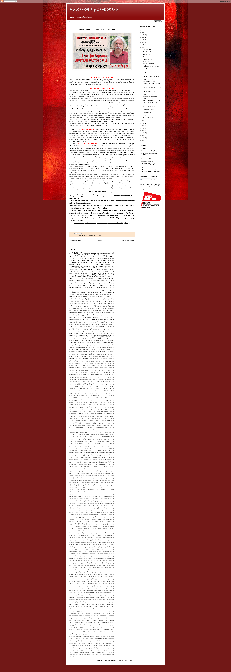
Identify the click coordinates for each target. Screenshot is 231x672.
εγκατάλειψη (95, 310)
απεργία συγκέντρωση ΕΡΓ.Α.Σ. (76, 496)
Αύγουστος (71, 384)
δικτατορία (102, 521)
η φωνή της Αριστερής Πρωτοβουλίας (105, 347)
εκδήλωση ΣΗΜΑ (103, 526)
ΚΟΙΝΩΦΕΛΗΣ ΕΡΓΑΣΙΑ (75, 416)
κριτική (107, 565)
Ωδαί (70, 471)
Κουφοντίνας (72, 422)
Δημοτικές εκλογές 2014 (107, 264)
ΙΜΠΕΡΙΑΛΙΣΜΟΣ (80, 305)
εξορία (72, 540)
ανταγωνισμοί (80, 333)
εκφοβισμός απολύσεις (107, 532)
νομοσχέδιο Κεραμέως (94, 586)
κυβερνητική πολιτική (94, 351)
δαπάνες (71, 512)
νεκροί (102, 585)
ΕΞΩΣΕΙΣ (98, 397)
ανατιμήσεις (104, 485)
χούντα (71, 652)
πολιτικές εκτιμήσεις (91, 260)
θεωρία (104, 549)
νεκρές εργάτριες (93, 585)
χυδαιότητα (99, 652)
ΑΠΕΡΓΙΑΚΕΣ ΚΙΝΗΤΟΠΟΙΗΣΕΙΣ (90, 376)
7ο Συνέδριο (90, 363)
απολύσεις (108, 289)
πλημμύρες (105, 602)
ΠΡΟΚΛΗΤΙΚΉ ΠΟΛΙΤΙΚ (75, 445)
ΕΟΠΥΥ (112, 323)
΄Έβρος (84, 367)
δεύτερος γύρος (85, 512)
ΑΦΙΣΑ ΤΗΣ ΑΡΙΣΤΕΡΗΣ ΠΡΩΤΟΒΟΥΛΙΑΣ (150, 97)
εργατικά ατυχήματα (101, 346)
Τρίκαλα (90, 464)
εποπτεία (71, 544)
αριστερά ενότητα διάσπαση (76, 501)
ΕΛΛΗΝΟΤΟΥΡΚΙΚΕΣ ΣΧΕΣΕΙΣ (99, 303)
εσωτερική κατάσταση (81, 347)
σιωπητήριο (109, 627)
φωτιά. (106, 648)
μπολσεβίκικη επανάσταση (93, 583)
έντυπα (99, 308)
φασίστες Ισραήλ (109, 647)
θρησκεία (110, 549)
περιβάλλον (94, 266)
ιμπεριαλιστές (103, 551)
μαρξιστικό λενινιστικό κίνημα (98, 578)
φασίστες (91, 360)
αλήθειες (89, 331)
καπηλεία (110, 555)
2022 (143, 40)
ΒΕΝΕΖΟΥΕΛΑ (80, 384)
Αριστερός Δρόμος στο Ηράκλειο (150, 169)
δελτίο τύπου (80, 280)
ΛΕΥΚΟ (100, 423)
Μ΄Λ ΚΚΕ (73, 427)
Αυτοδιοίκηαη (109, 383)
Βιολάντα (79, 386)
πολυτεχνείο (73, 273)
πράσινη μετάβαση (102, 608)
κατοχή (110, 349)
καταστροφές (94, 298)
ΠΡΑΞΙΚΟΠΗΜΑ (90, 443)
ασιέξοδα (88, 501)
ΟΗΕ (70, 328)
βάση (89, 505)
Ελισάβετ (78, 402)
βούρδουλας (82, 507)
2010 (143, 140)
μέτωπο (85, 576)
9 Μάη (86, 319)
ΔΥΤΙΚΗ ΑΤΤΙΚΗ (75, 393)
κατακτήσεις (72, 558)
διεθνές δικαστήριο (96, 519)
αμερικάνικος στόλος (86, 482)
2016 (143, 125)
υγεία (103, 315)
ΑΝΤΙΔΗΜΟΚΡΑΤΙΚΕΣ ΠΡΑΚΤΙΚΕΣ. (78, 372)
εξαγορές (94, 539)
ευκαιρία (71, 547)
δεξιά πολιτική (102, 338)
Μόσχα (101, 431)
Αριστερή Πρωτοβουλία (94, 9)
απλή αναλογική (108, 496)
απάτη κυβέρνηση (81, 493)
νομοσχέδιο (83, 586)
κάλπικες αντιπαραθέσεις (91, 553)
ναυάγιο (83, 585)
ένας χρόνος (95, 471)
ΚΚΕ (83, 271)
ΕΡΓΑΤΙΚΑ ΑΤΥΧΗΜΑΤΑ (92, 399)
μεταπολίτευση (103, 579)
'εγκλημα (71, 361)
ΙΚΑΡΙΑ (98, 324)
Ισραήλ (78, 260)
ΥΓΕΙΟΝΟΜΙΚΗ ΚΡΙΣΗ (99, 464)
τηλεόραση (94, 641)
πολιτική (98, 353)
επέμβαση (86, 298)
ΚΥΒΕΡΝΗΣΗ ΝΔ (101, 416)
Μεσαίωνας (80, 307)
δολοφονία (94, 291)
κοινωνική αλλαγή (73, 562)
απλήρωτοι (72, 337)
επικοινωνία (82, 542)
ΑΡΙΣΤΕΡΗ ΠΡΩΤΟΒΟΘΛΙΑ (77, 377)
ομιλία (88, 590)
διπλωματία (96, 340)
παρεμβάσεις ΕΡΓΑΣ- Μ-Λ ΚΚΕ (105, 599)
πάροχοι (77, 594)
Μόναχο (96, 431)
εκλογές (72, 255)
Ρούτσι (75, 450)
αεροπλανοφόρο (94, 478)
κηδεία (103, 558)
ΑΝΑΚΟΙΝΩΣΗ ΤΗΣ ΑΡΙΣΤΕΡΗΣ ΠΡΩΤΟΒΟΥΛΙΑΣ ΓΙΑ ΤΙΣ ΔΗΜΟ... (151, 66)
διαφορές (81, 519)
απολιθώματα (72, 498)
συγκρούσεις (95, 356)
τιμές (100, 358)
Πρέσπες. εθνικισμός (89, 448)
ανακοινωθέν (74, 485)
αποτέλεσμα (72, 500)
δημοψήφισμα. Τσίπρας (74, 514)
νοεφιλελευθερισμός (74, 586)
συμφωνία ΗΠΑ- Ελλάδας (85, 633)
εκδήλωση (104, 280)
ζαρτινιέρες (72, 549)
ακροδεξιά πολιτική (108, 480)
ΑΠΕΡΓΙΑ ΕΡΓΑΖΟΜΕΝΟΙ (96, 374)
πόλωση (112, 353)
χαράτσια (95, 650)
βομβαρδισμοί (85, 296)
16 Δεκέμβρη (86, 361)
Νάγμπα (108, 434)
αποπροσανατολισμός (82, 337)
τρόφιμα (112, 358)
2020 (143, 45)
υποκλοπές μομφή (97, 645)
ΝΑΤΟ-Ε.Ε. (107, 431)
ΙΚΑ (93, 324)
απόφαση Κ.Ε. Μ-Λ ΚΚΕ (102, 337)
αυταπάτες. (72, 505)
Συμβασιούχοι (88, 330)
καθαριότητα (94, 555)
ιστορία (111, 551)
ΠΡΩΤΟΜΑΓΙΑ (94, 445)
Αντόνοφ (98, 381)
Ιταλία (71, 411)
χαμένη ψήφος (72, 650)
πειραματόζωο (93, 601)
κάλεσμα (81, 553)
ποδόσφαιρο (91, 353)
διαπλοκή (110, 516)
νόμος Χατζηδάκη (87, 588)
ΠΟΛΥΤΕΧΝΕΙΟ (110, 307)
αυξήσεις (110, 308)
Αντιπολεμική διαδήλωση (75, 381)
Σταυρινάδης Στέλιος (97, 459)
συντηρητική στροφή (91, 636)
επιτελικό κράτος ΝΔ (96, 312)
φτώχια (100, 648)
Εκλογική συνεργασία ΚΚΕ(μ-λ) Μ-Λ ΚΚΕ (150, 153)
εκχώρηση (71, 533)
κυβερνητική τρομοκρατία (107, 351)
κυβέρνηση (100, 255)
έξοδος (107, 471)
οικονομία (110, 588)
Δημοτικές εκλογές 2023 (102, 393)
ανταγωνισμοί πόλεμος (77, 487)
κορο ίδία (81, 563)
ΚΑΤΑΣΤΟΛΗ (88, 294)
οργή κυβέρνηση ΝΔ (89, 592)
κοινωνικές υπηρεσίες (104, 298)
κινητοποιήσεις (106, 260)
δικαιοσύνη (94, 521)
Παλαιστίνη (89, 255)
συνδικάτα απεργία (89, 634)
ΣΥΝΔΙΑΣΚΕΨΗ (99, 294)
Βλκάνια (80, 321)
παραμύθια (110, 597)
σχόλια (87, 638)
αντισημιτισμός (88, 491)
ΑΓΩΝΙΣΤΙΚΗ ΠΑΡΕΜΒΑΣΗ (76, 369)
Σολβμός (110, 457)
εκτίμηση (97, 532)
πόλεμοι (106, 622)
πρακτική (78, 610)
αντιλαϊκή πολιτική (104, 259)
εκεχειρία (99, 528)
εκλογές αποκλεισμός (103, 530)
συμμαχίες (111, 631)
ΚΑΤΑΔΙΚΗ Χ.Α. (108, 413)
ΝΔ (93, 284)
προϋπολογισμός (81, 276)
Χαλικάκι (77, 470)
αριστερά (110, 500)
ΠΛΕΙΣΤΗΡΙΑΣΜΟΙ (100, 441)
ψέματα (110, 652)
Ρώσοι (85, 450)
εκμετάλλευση (85, 344)
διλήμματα (72, 298)
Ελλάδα (103, 282)
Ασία (96, 383)
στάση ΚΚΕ (103, 629)
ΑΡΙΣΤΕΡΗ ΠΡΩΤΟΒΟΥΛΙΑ (82, 236)
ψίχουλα (93, 654)
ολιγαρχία (82, 590)
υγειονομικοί (80, 645)
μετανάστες (72, 315)
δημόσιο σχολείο (74, 269)
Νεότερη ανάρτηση (75, 240)
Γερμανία (77, 303)
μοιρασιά (90, 581)
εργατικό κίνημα (103, 546)
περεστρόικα (101, 601)
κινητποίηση (77, 560)
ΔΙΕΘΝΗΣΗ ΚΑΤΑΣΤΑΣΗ (108, 392)
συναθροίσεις (72, 634)
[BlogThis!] (76, 233)
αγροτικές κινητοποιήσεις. (101, 475)
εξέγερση (111, 291)
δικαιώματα (80, 310)
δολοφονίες (88, 310)
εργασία (94, 544)
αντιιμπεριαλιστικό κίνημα (105, 333)
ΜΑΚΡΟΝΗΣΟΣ (81, 427)
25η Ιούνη (101, 361)
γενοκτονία (94, 338)
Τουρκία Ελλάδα (82, 464)
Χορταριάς (98, 470)
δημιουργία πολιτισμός (96, 512)
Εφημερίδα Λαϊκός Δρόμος (149, 151)
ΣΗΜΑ (90, 450)
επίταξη (106, 540)
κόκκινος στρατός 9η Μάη (98, 571)
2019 (143, 47)
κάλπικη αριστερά (104, 553)
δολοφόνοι (101, 523)
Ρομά (70, 450)
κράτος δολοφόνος (102, 563)
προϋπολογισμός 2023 (106, 617)
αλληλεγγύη (100, 278)
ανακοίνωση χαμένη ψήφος (108, 484)
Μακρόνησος (72, 307)
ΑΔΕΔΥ (93, 319)
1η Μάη (104, 292)
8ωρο (108, 363)
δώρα (94, 524)
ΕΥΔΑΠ (71, 400)
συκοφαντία (104, 631)
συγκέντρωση (84, 273)
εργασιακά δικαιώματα (87, 346)
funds (70, 367)
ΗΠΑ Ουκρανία (100, 406)
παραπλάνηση (72, 599)
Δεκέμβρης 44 (89, 323)
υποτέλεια (72, 317)
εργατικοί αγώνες (93, 546)
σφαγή (77, 638)
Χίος (111, 468)
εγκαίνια (103, 340)
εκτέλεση (91, 532)
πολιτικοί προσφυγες (99, 606)
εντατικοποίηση (108, 537)
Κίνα (102, 305)
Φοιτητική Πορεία (103, 330)
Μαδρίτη (96, 429)
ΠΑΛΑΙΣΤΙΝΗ (79, 439)
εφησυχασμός (109, 547)
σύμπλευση (111, 638)
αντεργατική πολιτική (100, 487)
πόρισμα (78, 624)
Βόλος (91, 386)
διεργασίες (71, 521)
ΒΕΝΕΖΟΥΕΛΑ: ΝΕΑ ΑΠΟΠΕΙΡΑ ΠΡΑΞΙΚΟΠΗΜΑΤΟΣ (149, 108)
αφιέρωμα (79, 505)
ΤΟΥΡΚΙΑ (83, 308)
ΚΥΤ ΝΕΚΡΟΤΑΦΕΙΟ (84, 418)
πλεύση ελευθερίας (87, 602)
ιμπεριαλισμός (77, 257)
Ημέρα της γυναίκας (100, 407)
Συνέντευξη (83, 461)
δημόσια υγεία (84, 291)
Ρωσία (103, 266)
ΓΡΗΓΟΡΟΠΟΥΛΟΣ (73, 390)
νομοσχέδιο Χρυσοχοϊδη (106, 586)
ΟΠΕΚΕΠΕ (88, 307)
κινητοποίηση (72, 351)
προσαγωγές (95, 615)
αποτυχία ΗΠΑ (80, 500)
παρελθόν (94, 599)
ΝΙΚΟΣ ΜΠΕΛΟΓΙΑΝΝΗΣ (75, 434)
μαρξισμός (73, 578)
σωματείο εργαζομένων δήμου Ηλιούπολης (80, 358)
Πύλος (72, 308)
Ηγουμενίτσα (90, 407)
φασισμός (72, 287)
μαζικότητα (111, 576)
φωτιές (78, 317)
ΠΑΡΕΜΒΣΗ (87, 439)
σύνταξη (96, 640)
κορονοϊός (87, 563)
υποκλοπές (110, 315)
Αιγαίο (96, 269)
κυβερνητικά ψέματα (107, 567)
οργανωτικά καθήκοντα (101, 592)
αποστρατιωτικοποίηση (106, 498)
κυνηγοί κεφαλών (110, 569)
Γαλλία (71, 303)
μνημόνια (79, 315)
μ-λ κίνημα (109, 314)
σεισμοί (84, 627)
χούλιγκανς (109, 650)
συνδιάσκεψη (89, 301)
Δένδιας (82, 393)
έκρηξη (89, 471)
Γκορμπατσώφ (101, 390)
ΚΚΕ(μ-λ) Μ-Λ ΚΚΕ (83, 415)
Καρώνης (110, 418)
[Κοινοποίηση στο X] (78, 233)
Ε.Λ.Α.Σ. (101, 395)
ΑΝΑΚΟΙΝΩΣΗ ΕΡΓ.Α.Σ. (101, 301)
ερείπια (110, 546)
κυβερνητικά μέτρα (95, 567)
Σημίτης (110, 454)
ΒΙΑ (87, 384)
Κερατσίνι (71, 420)
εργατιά (85, 546)
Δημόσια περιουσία (77, 266)
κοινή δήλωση (97, 560)
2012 (143, 135)
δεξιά (77, 512)
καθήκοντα (86, 555)
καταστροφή (87, 314)
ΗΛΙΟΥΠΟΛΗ (79, 406)
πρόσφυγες (109, 300)
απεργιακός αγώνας (97, 496)
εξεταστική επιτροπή (109, 539)
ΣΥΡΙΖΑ (111, 257)
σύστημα (102, 640)
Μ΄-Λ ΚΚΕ (111, 425)
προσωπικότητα (81, 617)
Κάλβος (92, 418)
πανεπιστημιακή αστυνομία (97, 595)
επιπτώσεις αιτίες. (91, 542)
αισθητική (110, 478)
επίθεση (100, 540)
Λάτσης (111, 423)
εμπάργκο (93, 535)
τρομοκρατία (72, 643)
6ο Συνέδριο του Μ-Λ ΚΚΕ (96, 317)
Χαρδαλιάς (84, 470)
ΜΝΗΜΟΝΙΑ (77, 429)
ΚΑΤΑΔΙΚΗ (99, 413)
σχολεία (82, 638)
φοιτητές (84, 648)
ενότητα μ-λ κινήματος (74, 539)
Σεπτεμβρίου (147, 57)
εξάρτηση (76, 312)
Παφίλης (104, 446)
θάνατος (95, 549)
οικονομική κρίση (73, 590)
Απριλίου (146, 112)
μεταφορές (111, 579)
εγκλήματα (100, 524)
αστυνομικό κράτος (107, 501)
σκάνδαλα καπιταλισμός (82, 629)
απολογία (81, 498)
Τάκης (107, 462)
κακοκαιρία (85, 349)
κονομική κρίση (73, 563)
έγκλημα (75, 259)
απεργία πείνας (96, 494)
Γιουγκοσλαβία (102, 321)
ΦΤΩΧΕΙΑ (96, 466)
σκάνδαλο (109, 354)
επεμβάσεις (110, 344)
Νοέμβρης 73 (92, 436)
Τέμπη (92, 259)
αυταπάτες (78, 338)
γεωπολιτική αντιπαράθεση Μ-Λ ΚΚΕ (90, 508)
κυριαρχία (73, 571)
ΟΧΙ (106, 438)
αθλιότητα (103, 478)
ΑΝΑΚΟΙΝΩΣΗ (84, 370)
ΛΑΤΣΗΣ (94, 423)
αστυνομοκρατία (82, 503)
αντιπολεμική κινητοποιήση (97, 335)
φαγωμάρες (93, 647)
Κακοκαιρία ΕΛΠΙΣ (101, 418)
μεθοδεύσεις (88, 579)
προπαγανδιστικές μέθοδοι (75, 615)
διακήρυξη (109, 296)
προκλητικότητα (98, 613)
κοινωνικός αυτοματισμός (101, 562)
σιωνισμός (90, 627)
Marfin (104, 365)
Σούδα (71, 330)
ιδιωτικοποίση (95, 551)
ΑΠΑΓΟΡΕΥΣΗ (72, 374)
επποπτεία (78, 544)
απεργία (89, 257)
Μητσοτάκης (89, 278)
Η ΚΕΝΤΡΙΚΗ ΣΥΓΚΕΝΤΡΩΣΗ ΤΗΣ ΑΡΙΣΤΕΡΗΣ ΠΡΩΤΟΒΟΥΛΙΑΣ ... (151, 78)
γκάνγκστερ (72, 510)
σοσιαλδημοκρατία (94, 629)
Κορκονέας (104, 420)
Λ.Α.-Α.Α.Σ (77, 423)
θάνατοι (89, 549)
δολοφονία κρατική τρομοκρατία (77, 523)
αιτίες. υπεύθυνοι (87, 480)
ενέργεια (79, 298)
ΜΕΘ (92, 326)
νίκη (92, 315)
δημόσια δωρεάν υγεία (88, 514)
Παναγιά (84, 446)
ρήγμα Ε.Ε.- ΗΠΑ (103, 624)
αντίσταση (72, 333)
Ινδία (106, 409)
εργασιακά (111, 544)
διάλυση (94, 296)
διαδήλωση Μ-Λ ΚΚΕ (81, 516)
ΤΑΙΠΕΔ (80, 462)
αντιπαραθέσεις (110, 489)
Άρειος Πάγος (103, 367)
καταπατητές (80, 558)
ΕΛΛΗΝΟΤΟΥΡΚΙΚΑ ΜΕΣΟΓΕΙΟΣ (77, 397)
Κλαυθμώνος (91, 420)
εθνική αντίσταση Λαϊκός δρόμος (84, 342)
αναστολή (97, 485)
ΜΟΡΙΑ (84, 429)
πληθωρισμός (97, 602)
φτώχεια (79, 287)
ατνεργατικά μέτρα (92, 503)
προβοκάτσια (97, 611)
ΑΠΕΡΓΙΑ (87, 287)
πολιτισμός (73, 608)
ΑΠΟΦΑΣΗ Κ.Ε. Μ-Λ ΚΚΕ (105, 319)
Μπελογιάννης (81, 431)
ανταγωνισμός (88, 487)
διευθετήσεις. (80, 521)
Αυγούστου (146, 59)
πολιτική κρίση (78, 606)
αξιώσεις (107, 491)
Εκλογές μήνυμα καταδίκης (86, 400)
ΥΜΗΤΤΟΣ (109, 464)
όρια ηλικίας (80, 656)
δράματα (82, 524)
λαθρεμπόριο (88, 572)
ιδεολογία (71, 551)
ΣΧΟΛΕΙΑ (87, 454)
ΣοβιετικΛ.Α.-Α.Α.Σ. (81, 455)
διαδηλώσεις (101, 296)
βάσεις (84, 505)
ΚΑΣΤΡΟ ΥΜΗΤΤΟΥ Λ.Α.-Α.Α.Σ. (86, 413)
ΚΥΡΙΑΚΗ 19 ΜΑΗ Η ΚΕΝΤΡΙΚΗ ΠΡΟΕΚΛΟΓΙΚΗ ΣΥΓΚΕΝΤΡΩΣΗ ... (151, 83)
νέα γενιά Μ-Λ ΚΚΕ (107, 583)
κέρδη (75, 555)
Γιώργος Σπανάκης (91, 390)
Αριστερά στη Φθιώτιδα (148, 167)
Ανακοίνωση (96, 287)
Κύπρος (81, 278)
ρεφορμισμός (75, 354)
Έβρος (110, 367)
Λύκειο (87, 326)
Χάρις (106, 468)
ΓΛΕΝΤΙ (103, 388)
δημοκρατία (111, 338)
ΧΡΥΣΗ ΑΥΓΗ (100, 468)
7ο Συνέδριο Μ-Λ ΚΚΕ (100, 363)
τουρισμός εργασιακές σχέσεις (106, 641)
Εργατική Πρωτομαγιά (99, 404)
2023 (143, 37)
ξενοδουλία (83, 353)
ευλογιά (77, 547)
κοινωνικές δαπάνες (107, 560)
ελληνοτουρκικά (95, 344)
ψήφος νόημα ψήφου (85, 654)
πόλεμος (86, 253)
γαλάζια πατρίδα (110, 507)
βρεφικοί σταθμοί (91, 507)
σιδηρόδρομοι (91, 354)
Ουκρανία (110, 255)
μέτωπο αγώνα (92, 576)
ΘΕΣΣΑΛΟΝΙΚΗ (110, 407)
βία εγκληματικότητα (97, 505)
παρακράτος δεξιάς (100, 597)
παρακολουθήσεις (90, 597)
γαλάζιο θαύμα (75, 508)
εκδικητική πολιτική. (89, 528)
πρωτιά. (88, 618)
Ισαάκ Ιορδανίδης (90, 305)
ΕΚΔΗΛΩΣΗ (97, 323)
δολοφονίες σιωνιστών (92, 523)
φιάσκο (97, 292)
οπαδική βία (95, 590)
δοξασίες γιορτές (110, 523)
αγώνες (109, 268)
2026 (143, 30)
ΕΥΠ (76, 400)
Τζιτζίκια (73, 464)
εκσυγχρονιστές (83, 532)
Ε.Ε (113, 393)
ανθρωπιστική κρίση (107, 331)
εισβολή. (95, 526)
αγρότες (71, 285)
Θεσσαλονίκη (86, 409)
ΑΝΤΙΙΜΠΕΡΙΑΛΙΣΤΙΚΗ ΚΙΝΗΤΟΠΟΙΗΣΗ (101, 372)
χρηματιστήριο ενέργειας (88, 652)
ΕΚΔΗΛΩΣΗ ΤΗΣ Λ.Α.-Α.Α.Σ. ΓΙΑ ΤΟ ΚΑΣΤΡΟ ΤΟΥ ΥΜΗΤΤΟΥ (151, 102)
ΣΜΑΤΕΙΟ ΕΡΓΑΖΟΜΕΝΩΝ (76, 452)
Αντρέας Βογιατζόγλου (88, 381)
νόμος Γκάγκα (77, 588)
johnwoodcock (120, 660)
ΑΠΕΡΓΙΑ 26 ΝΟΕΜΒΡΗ (83, 374)
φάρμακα (86, 647)
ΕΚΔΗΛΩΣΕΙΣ (109, 395)
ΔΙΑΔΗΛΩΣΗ (80, 323)
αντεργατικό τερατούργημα (83, 489)
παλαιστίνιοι (109, 594)
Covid (89, 365)
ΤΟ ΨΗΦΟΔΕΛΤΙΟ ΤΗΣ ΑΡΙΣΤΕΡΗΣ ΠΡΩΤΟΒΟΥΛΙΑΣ (149, 72)
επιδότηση (111, 540)
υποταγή (73, 360)
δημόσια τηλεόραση (101, 514)
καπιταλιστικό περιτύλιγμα (76, 556)
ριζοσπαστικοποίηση (97, 625)
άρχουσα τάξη (77, 471)
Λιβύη (81, 326)
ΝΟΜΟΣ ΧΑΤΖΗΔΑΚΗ (98, 434)
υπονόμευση (105, 645)
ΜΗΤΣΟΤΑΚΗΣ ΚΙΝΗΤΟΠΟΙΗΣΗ (104, 427)
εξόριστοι (78, 540)
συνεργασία (111, 634)
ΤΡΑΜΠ (99, 284)
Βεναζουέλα (72, 386)
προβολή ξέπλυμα (107, 611)
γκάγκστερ (109, 508)
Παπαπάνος (90, 446)
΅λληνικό (90, 367)
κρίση (81, 264)
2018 (143, 120)
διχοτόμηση (109, 521)
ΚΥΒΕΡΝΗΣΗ (92, 416)
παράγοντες (109, 595)
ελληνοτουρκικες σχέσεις (106, 533)
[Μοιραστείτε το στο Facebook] (79, 233)
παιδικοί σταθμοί (87, 292)
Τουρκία (91, 289)
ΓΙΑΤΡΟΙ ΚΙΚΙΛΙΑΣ (83, 388)
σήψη (79, 627)
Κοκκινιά (98, 420)
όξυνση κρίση (72, 656)
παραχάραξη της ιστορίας (84, 599)
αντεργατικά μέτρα (91, 333)
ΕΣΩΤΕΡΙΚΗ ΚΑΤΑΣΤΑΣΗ (106, 399)
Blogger (131, 660)
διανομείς (104, 516)
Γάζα (73, 268)
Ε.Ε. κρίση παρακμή (92, 395)
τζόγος (88, 641)
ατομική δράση (103, 503)
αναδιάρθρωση (74, 484)
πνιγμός (83, 604)
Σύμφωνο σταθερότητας (106, 461)
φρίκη (89, 648)
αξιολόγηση (109, 335)
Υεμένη (81, 466)
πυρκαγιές (92, 276)
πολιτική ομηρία (88, 606)
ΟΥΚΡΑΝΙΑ (81, 438)
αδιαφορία (77, 478)
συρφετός (71, 638)
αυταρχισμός (73, 291)
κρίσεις (110, 563)
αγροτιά (91, 475)
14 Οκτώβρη (78, 361)
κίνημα (80, 555)
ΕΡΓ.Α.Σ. (109, 287)
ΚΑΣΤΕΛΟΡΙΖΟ (73, 413)
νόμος (70, 588)
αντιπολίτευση (83, 335)
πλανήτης (79, 602)
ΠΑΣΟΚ (95, 307)
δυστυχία (88, 524)
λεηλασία (73, 574)
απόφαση (98, 500)
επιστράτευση (84, 312)
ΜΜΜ (70, 429)
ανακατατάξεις (83, 484)
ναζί (76, 300)
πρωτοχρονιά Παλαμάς (83, 620)
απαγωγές (91, 493)
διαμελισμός (97, 516)
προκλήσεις (87, 613)
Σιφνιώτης (71, 455)
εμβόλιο (86, 535)
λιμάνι (93, 574)
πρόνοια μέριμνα (103, 620)
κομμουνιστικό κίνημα (105, 285)
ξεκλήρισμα (102, 588)
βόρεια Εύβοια (100, 507)
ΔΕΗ (72, 392)
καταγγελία (78, 314)
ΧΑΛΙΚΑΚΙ (91, 468)
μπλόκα (77, 583)
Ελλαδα (103, 402)
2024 (143, 35)
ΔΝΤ (96, 282)
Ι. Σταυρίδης (94, 409)
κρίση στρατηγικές (91, 565)
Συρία (77, 308)
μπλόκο (83, 583)
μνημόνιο (72, 262)
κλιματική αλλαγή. (87, 560)
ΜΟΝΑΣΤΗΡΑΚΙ (100, 326)
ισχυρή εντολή (72, 553)
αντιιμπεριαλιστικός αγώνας (98, 489)
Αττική (101, 383)
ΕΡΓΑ (83, 399)
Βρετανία (85, 386)
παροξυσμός (72, 601)
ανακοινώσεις (100, 257)
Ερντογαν (110, 404)
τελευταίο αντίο (81, 641)
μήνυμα (100, 576)
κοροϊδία (94, 563)
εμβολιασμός (72, 535)
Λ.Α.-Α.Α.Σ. (103, 273)
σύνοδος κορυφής (75, 640)
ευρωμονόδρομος (85, 547)
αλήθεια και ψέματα (74, 482)
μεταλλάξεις (95, 579)
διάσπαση (71, 516)
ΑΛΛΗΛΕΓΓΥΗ (98, 369)
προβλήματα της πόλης (85, 611)
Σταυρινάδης (86, 459)
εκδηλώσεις (103, 291)
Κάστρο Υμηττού (73, 326)
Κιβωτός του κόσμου (81, 420)
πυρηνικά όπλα (79, 622)
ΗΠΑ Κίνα (93, 406)
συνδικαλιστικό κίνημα (101, 634)
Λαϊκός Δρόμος (100, 268)
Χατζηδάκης (91, 470)
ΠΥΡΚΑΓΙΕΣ (109, 445)
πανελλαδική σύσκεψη (74, 595)
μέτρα (81, 282)
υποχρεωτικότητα (82, 360)
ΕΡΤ (72, 324)
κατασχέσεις (102, 349)
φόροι (96, 360)
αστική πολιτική (96, 501)
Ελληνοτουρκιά (73, 404)
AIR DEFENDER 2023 (76, 365)
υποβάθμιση (88, 645)
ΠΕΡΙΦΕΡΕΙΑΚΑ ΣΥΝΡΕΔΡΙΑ (87, 441)
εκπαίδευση (72, 264)
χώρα (105, 652)
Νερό (78, 436)
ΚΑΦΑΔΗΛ (109, 324)
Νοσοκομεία (109, 326)
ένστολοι (102, 471)
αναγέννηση (96, 331)
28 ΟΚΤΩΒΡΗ (108, 361)
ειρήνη (89, 526)
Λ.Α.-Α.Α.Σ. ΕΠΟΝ (86, 423)
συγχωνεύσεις (80, 301)
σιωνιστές (71, 301)
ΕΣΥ (81, 294)
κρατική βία (100, 565)
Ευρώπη (77, 324)
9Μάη (113, 363)
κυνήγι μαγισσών (100, 569)
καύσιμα (98, 558)
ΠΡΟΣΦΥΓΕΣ (86, 445)
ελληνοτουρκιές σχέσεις (92, 533)
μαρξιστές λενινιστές (84, 578)
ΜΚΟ (106, 305)
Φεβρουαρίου (147, 117)
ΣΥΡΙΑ (81, 454)
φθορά (78, 648)
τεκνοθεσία (109, 640)
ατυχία (110, 503)
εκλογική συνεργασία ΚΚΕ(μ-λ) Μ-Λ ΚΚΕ (91, 275)
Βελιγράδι (101, 384)
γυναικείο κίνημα (108, 510)
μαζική (105, 576)
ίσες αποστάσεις (106, 473)
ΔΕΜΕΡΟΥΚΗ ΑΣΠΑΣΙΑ (80, 392)
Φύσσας (81, 468)
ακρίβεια (108, 262)
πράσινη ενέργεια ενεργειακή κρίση (87, 608)
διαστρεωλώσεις (88, 517)
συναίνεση (110, 633)
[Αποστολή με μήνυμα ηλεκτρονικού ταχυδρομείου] (74, 233)
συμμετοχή (73, 633)
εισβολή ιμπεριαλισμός (102, 342)
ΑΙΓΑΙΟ (89, 369)
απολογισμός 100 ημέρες (92, 498)
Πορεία (83, 289)
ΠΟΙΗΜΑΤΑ (109, 441)
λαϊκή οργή (104, 572)
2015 (143, 128)
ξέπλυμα (96, 588)
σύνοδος (95, 358)
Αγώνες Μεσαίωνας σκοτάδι (93, 377)
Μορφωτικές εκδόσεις (147, 161)
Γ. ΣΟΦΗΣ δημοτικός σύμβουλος (102, 386)
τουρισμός (105, 358)
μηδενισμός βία (74, 581)
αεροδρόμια (85, 478)
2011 (143, 138)
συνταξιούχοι (81, 636)
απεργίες (89, 496)
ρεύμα (82, 354)
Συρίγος (90, 461)
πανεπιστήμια (85, 595)
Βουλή (110, 301)
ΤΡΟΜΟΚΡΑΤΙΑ (92, 308)
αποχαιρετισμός (90, 500)
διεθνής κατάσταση (107, 519)
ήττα (76, 331)
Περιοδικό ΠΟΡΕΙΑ (146, 159)
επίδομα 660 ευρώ (86, 540)
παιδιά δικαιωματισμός (98, 594)
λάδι (108, 571)
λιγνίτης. (87, 574)
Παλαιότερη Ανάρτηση (127, 240)
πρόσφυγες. (105, 353)
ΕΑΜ (103, 287)
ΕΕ (87, 266)
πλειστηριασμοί (91, 300)
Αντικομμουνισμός (108, 379)
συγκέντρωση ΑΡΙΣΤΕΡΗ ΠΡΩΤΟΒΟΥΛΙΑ (80, 356)
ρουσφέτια (106, 625)
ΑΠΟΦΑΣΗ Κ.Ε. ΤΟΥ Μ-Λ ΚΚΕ (107, 376)
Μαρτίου (146, 115)
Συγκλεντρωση (108, 459)
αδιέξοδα (82, 331)
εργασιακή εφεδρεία (76, 546)
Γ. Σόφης (87, 321)
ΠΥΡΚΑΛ (101, 328)
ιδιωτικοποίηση (75, 349)
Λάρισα (105, 423)
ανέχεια (112, 482)
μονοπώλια (110, 581)
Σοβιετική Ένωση (92, 455)
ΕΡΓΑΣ (94, 273)
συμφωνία (103, 356)
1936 (95, 361)
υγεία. (104, 643)
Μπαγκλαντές (72, 431)
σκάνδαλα (71, 629)
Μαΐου (145, 62)
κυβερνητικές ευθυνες (74, 569)
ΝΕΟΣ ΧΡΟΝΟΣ (108, 432)
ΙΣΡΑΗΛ (101, 409)
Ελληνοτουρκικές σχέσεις (85, 404)
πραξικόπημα (86, 610)
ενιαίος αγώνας (99, 537)
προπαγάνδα (101, 300)
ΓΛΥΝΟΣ (110, 388)
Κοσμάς (111, 420)
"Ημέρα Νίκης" (108, 360)
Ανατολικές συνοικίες (97, 379)
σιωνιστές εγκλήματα (100, 627)
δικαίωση (87, 521)
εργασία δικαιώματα (102, 544)
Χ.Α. (86, 468)
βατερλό (112, 505)
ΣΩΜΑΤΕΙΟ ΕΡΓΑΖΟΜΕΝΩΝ (99, 454)
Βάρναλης (93, 384)
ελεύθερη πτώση (80, 533)
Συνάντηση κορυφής (74, 461)
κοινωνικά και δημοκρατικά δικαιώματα (91, 262)
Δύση (88, 303)
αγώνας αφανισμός (81, 477)
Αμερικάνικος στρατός (84, 379)
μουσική (71, 583)
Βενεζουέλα (72, 321)
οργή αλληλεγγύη (78, 592)
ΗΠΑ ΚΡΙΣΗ (86, 406)
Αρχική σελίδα (101, 240)
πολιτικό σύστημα (110, 606)
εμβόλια (80, 535)
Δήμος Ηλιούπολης (90, 393)
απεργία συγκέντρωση (107, 494)
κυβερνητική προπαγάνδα (88, 569)
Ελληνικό (110, 402)
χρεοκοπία (77, 652)
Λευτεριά (99, 425)
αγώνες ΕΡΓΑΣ (91, 477)
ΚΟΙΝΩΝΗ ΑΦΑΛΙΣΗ (107, 415)
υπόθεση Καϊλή (79, 647)
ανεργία (93, 285)
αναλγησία (81, 485)
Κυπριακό (95, 422)
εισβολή (103, 310)
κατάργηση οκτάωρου (98, 556)
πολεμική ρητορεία (100, 604)
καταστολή (93, 349)
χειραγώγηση (102, 650)
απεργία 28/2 (99, 493)
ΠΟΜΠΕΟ (81, 443)
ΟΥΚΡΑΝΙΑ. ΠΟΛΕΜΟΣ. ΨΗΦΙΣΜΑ (94, 438)
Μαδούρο (90, 429)
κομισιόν (110, 562)
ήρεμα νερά (89, 473)
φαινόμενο (100, 647)
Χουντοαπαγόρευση (107, 470)
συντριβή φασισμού (108, 636)
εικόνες (84, 526)
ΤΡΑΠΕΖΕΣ (101, 462)
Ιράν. (111, 409)
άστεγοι (84, 471)
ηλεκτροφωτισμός (81, 549)
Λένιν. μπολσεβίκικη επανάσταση (77, 425)
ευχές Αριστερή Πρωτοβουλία (98, 547)
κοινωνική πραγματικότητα (86, 562)
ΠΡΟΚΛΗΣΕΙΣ (100, 443)
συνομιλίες (73, 636)
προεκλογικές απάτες (74, 613)
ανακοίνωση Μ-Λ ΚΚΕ (94, 484)
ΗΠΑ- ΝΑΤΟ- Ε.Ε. (73, 407)
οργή (70, 592)
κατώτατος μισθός (90, 558)
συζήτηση (98, 631)
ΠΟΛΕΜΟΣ (101, 307)
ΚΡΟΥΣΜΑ (85, 416)
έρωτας (77, 473)
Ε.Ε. (70, 260)
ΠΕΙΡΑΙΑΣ (104, 439)
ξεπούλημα (82, 300)
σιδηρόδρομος (100, 354)
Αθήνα (103, 377)
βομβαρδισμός (74, 507)
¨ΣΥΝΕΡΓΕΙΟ (77, 367)
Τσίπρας (99, 289)
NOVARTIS (110, 365)
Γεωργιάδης (82, 390)
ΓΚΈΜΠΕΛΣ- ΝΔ (95, 388)
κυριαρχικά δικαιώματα (84, 571)
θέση (100, 549)
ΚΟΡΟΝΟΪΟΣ (73, 289)
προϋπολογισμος (92, 617)
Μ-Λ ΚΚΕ (144, 149)
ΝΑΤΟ (84, 259)
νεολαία (110, 585)
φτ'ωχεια (95, 648)
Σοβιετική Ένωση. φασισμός (99, 457)
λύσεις (76, 576)
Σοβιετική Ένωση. (103, 455)
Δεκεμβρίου (146, 49)
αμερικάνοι (95, 482)
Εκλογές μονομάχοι (100, 400)
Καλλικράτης (73, 284)
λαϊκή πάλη (111, 572)
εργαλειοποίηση (86, 544)
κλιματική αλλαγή (82, 351)
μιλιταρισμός (83, 581)
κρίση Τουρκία (81, 565)
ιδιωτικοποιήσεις (93, 271)
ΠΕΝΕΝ (111, 439)
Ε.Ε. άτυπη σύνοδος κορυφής (78, 395)
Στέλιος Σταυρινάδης (74, 459)
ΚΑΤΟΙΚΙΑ (71, 415)
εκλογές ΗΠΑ (79, 530)
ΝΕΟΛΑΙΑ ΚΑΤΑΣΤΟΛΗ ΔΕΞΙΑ (96, 432)
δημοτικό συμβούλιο (93, 280)
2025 (143, 32)
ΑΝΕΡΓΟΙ (110, 370)
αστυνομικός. (72, 503)
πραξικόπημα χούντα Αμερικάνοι (100, 610)
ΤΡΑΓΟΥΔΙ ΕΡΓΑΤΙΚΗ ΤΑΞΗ (90, 462)
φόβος (111, 648)
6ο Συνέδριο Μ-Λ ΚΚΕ (80, 363)
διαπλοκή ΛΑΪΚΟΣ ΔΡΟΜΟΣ (76, 517)
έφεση (82, 473)
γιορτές (103, 508)
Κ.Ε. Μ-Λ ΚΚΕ (90, 411)
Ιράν (110, 282)
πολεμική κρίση (90, 604)
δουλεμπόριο (74, 524)
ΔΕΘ (83, 303)
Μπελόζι (89, 431)
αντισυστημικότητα (98, 491)
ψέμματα (71, 654)
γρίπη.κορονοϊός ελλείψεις (84, 510)
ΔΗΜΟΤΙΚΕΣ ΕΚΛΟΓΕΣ (95, 236)
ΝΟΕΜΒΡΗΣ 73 (87, 434)
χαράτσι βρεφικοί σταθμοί (84, 650)
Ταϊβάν (112, 462)
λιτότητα (105, 574)
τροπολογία (90, 643)
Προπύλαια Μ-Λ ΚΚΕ (102, 448)
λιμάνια (99, 574)
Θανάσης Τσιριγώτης (76, 409)
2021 (143, 42)
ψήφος (77, 654)
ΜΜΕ (111, 305)
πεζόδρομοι (84, 601)
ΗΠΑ (80, 255)
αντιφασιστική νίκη (74, 296)
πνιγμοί (78, 604)
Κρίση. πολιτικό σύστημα (84, 422)
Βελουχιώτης (109, 384)
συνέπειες (103, 633)
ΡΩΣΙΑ (110, 448)
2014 (143, 130)
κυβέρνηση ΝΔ (106, 271)
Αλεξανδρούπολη (73, 379)
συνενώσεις (97, 315)
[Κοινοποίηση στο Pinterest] (81, 233)
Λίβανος (89, 425)
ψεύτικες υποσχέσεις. (102, 654)
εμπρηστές (78, 537)
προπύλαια (87, 615)
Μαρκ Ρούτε (103, 429)
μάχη (81, 576)
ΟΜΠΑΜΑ (109, 436)
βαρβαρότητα (86, 338)
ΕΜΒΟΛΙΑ (90, 397)
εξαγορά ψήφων (86, 539)
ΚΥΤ (98, 305)
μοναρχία (96, 581)
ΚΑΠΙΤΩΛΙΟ (109, 411)
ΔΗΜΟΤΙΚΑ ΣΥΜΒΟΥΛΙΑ (94, 392)
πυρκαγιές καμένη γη (90, 622)
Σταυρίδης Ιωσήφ (79, 330)
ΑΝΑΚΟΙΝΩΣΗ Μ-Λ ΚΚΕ (97, 370)
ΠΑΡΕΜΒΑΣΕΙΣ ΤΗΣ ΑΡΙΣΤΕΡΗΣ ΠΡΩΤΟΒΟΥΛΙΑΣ (149, 93)
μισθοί (77, 353)
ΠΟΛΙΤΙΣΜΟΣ (72, 443)
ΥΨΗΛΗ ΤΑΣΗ (73, 466)
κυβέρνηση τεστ (84, 567)
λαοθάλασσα (96, 572)
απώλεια (104, 500)
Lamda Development (96, 365)
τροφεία (98, 643)
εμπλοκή (103, 344)
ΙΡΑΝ (103, 324)
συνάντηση (95, 633)
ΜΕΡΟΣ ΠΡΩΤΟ (91, 427)
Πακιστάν (77, 446)
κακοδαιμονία (103, 555)
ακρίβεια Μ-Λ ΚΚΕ (97, 480)
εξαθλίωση (100, 539)
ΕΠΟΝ (104, 397)
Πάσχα (71, 446)
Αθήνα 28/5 (109, 377)
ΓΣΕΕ (94, 321)
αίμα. (85, 475)
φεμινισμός (72, 648)
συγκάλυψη (100, 276)
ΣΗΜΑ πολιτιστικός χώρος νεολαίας (103, 450)
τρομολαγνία (82, 643)
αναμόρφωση (89, 485)
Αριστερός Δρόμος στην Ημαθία (150, 171)
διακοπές (90, 516)
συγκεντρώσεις (90, 631)
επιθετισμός (74, 542)
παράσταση (72, 597)
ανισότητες (111, 485)
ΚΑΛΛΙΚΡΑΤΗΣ (100, 411)
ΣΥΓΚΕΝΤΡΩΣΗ (90, 452)
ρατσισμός (111, 624)
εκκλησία (105, 528)
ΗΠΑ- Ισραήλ (109, 406)
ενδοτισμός (91, 537)
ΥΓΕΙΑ (95, 330)
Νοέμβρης (84, 436)
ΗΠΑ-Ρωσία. (82, 407)
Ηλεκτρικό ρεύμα (85, 324)
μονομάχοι (103, 581)
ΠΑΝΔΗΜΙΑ (77, 328)
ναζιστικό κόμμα (73, 585)
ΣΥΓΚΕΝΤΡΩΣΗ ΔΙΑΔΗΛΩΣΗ (104, 452)
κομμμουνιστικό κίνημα (98, 314)
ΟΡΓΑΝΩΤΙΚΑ (72, 438)
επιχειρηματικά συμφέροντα (105, 542)
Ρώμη (80, 450)
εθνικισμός (77, 526)
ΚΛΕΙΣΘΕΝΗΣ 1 (95, 415)
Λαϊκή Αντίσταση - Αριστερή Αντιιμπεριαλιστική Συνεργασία (150, 164)
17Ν (92, 361)
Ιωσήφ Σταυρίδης (79, 411)
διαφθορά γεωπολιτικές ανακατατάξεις (103, 517)
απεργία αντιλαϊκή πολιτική (84, 494)
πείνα (78, 601)
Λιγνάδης (105, 425)
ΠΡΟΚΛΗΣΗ (109, 443)
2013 (143, 133)
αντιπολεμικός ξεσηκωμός (77, 491)
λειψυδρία (80, 574)
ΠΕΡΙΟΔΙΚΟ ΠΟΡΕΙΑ (74, 441)
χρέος (101, 360)
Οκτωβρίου (146, 54)
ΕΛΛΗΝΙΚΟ (105, 323)
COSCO (84, 365)
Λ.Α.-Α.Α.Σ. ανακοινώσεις (85, 268)
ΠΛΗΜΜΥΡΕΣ (86, 328)
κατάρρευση (109, 556)
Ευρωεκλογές (104, 269)
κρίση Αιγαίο (72, 565)
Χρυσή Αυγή (108, 284)
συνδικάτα (80, 634)
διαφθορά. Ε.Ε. (73, 519)
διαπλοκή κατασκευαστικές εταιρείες (80, 340)
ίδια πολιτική (97, 473)
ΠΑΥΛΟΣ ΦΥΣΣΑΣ (96, 439)
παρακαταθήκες (80, 597)
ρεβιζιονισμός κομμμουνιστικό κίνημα (80, 625)
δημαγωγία (72, 310)
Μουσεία (110, 429)
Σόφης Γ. (97, 461)
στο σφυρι (83, 631)
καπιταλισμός (75, 292)
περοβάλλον (109, 601)
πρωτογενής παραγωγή (99, 618)
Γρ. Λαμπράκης (110, 390)
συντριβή (99, 636)
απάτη (104, 308)
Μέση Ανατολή (84, 284)
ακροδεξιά (109, 294)
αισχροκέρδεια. (73, 480)
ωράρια (111, 654)
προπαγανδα (108, 613)
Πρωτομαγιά (109, 328)
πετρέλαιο (71, 602)
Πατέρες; (98, 446)
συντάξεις (110, 356)
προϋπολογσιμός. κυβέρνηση (76, 618)
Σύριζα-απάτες (72, 462)
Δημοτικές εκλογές (91, 264)
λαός (72, 353)
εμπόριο (84, 537)
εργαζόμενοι (86, 269)
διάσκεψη (110, 514)
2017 (143, 123)
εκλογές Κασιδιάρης (90, 530)
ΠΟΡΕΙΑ (94, 328)
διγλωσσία (87, 519)
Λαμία (93, 425)
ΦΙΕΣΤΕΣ (89, 466)
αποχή (92, 337)
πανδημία (89, 282)
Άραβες (96, 367)
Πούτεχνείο (80, 448)
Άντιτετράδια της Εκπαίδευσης (150, 157)
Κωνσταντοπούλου (104, 422)
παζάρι (83, 594)
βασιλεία (106, 505)
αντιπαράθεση (73, 335)
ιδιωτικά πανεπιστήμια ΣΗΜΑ (83, 551)
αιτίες (79, 480)
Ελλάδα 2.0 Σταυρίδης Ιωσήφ (90, 402)
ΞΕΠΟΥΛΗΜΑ (101, 436)
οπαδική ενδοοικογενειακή (106, 590)
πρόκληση (94, 620)
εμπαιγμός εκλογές (102, 535)
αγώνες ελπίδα (100, 477)
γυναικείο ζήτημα (97, 510)
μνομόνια (86, 315)
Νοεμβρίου (146, 52)
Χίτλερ (71, 470)
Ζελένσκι (71, 406)
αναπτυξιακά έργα (82, 285)
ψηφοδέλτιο (85, 317)
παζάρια (89, 594)
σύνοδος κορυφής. (87, 640)
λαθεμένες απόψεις (79, 572)
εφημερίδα (91, 347)
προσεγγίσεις (103, 615)
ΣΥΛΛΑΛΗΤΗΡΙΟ (73, 454)
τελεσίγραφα (72, 641)
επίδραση (94, 540)
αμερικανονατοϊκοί (104, 482)
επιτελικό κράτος (73, 346)
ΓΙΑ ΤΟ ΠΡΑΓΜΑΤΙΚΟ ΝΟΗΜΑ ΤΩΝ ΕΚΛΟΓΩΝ (152, 88)
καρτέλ (88, 556)
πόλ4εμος (99, 622)
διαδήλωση (111, 266)
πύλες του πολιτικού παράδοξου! (89, 624)
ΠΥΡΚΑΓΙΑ (102, 445)
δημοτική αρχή (108, 512)
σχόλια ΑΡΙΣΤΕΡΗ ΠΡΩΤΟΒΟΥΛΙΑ (99, 638)
